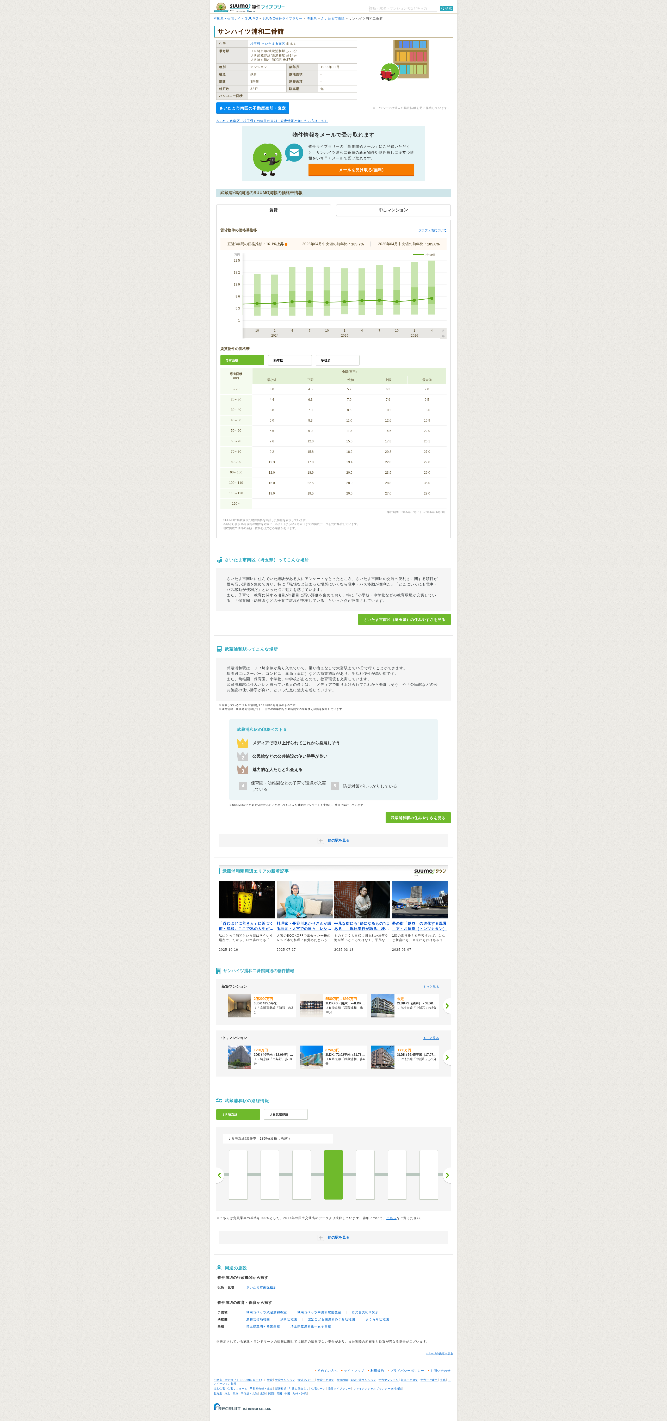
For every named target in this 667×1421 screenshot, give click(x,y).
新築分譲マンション (363, 1380)
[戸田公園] (238, 1174)
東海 (263, 1393)
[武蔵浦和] (333, 1174)
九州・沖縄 (300, 1393)
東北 (227, 1393)
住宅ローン (318, 1388)
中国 (287, 1393)
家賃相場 (342, 1380)
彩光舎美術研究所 (365, 1312)
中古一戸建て (429, 1380)
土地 (443, 1380)
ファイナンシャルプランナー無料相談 (377, 1388)
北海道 (218, 1393)
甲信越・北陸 (249, 1393)
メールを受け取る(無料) (361, 170)
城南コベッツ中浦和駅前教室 (319, 1312)
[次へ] (447, 1006)
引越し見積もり (299, 1388)
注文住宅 (219, 1388)
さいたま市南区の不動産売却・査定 (252, 108)
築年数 (278, 360)
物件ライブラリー (339, 1388)
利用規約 (377, 1371)
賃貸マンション (285, 1380)
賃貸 (270, 1380)
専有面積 (232, 360)
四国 (279, 1393)
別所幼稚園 (288, 1319)
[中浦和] (365, 1174)
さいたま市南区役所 (261, 1287)
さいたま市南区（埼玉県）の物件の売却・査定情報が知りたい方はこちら (272, 121)
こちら (391, 1218)
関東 (235, 1393)
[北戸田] (302, 1174)
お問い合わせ (440, 1371)
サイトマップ (354, 1371)
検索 (448, 8)
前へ (220, 1175)
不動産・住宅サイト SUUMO (236, 18)
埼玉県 (312, 18)
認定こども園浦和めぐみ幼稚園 (331, 1319)
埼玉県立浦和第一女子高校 (311, 1326)
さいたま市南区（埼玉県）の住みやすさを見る (404, 619)
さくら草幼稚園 (377, 1319)
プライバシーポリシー (407, 1371)
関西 (271, 1393)
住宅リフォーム (237, 1388)
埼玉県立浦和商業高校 (263, 1326)
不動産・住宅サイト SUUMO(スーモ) (238, 1380)
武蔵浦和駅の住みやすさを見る (418, 818)
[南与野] (397, 1174)
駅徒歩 (326, 360)
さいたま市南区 (333, 18)
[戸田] (270, 1174)
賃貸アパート (306, 1380)
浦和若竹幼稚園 (258, 1319)
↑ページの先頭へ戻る (439, 1353)
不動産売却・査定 (261, 1388)
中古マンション (389, 1380)
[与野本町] (429, 1174)
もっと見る (431, 986)
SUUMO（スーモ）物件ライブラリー (249, 7)
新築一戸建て (409, 1380)
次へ (447, 1175)
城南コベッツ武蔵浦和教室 (266, 1312)
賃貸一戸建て (325, 1380)
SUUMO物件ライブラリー (282, 18)
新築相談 (281, 1388)
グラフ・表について (432, 230)
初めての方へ (327, 1371)
